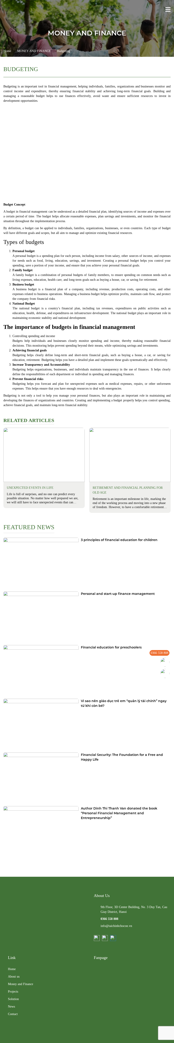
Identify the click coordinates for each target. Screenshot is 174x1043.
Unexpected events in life (30, 487)
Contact (13, 1014)
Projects (13, 991)
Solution (13, 999)
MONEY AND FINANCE (34, 51)
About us (13, 976)
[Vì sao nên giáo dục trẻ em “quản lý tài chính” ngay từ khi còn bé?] (41, 724)
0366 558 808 (159, 653)
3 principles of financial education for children (119, 540)
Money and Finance (20, 984)
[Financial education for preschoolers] (41, 670)
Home (7, 51)
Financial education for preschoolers (111, 647)
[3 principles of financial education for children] (41, 563)
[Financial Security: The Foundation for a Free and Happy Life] (41, 777)
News (11, 1006)
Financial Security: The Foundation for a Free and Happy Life (122, 757)
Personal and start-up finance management (118, 594)
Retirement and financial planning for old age (128, 490)
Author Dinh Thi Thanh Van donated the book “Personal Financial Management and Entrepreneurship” (119, 813)
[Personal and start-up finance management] (41, 616)
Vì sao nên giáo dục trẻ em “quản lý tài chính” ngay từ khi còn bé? (124, 703)
